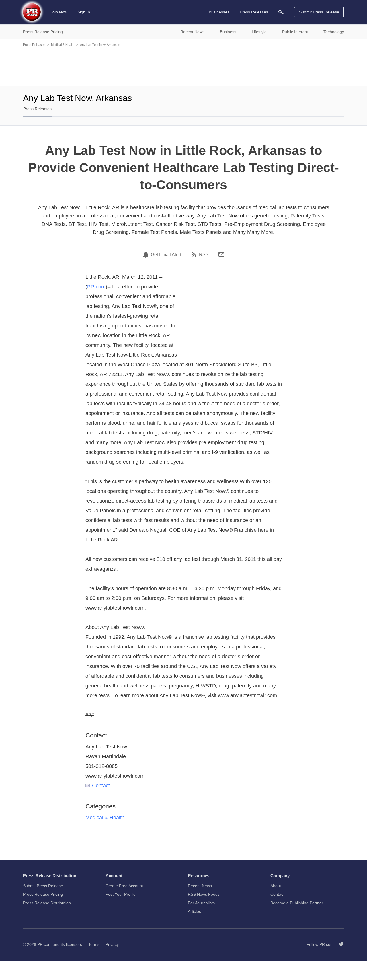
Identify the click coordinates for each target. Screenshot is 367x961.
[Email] (221, 254)
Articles (194, 911)
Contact (101, 785)
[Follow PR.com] (339, 944)
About (275, 885)
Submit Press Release (319, 12)
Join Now (58, 12)
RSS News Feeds (204, 894)
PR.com (96, 287)
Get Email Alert (166, 254)
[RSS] (194, 254)
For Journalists (201, 903)
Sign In (83, 12)
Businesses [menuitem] (219, 12)
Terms (93, 944)
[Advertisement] (183, 66)
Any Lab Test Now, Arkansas (100, 44)
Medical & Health (62, 44)
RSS (204, 254)
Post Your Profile (121, 894)
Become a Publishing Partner (296, 903)
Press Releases (34, 44)
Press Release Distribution (47, 903)
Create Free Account (124, 885)
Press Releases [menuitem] (254, 12)
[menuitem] (281, 12)
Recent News (200, 885)
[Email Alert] (146, 254)
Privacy (112, 944)
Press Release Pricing (43, 894)
